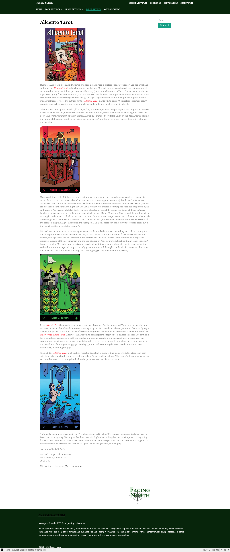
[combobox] (171, 20)
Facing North (44, 2)
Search (165, 25)
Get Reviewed (187, 3)
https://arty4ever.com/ (70, 466)
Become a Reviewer (138, 3)
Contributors (171, 3)
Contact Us (155, 3)
